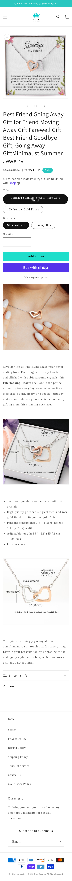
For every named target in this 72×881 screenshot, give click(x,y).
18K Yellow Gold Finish (23, 209)
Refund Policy (17, 747)
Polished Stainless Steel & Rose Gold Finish (35, 199)
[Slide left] (27, 106)
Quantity (8, 234)
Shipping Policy (18, 757)
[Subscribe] (59, 841)
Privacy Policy (17, 738)
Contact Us (15, 774)
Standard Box (16, 225)
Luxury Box (43, 225)
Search (12, 729)
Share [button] (11, 686)
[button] (5, 16)
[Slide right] (44, 106)
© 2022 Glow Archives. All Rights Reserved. (45, 874)
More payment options (36, 277)
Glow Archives (21, 874)
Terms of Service (18, 766)
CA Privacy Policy (19, 783)
